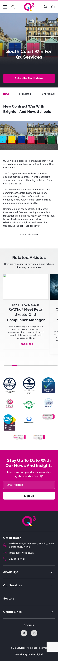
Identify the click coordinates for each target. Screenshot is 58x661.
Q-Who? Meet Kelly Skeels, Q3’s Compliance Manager (26, 314)
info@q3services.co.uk (21, 553)
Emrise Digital (35, 654)
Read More (26, 343)
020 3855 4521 (17, 558)
